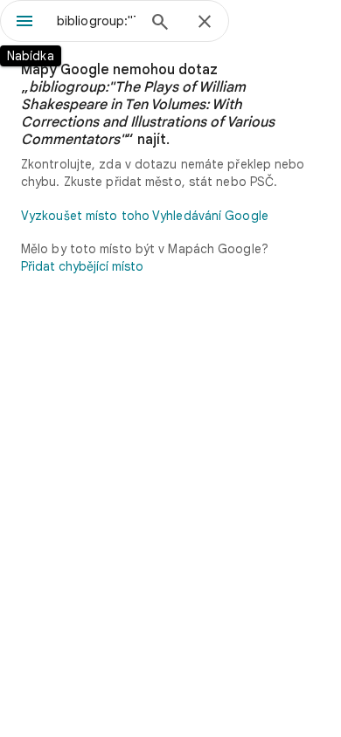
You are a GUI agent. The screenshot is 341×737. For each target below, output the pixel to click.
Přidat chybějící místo (82, 266)
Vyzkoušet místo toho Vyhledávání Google (144, 216)
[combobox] (96, 20)
